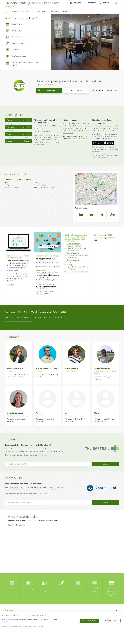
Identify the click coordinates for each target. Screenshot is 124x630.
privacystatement (12, 620)
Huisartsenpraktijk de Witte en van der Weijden (32, 4)
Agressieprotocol (39, 11)
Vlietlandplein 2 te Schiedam (77, 139)
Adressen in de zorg (73, 244)
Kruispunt (55, 275)
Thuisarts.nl (16, 11)
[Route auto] (80, 214)
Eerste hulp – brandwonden (76, 248)
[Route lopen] (102, 214)
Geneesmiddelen (72, 251)
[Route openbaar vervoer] (91, 214)
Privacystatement (53, 11)
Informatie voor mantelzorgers (77, 271)
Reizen (69, 262)
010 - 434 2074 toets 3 (44, 132)
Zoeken (105, 464)
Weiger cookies (112, 621)
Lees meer (10, 285)
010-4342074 (50, 90)
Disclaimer (65, 11)
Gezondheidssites (73, 253)
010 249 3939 (82, 136)
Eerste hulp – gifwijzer (74, 246)
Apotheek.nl (26, 11)
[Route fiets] (112, 214)
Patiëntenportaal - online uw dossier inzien (18, 257)
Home (7, 11)
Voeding (69, 265)
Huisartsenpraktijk (43, 275)
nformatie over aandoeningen (77, 255)
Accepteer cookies (90, 621)
